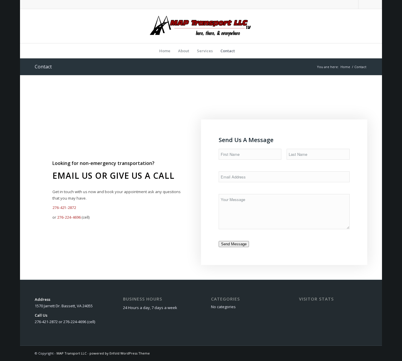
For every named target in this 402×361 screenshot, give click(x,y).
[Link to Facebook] (354, 4)
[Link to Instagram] (362, 4)
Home (164, 50)
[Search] (242, 50)
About (183, 50)
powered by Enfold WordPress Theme (119, 353)
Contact (227, 50)
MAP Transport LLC (72, 353)
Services (205, 50)
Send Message (234, 244)
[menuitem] (242, 50)
